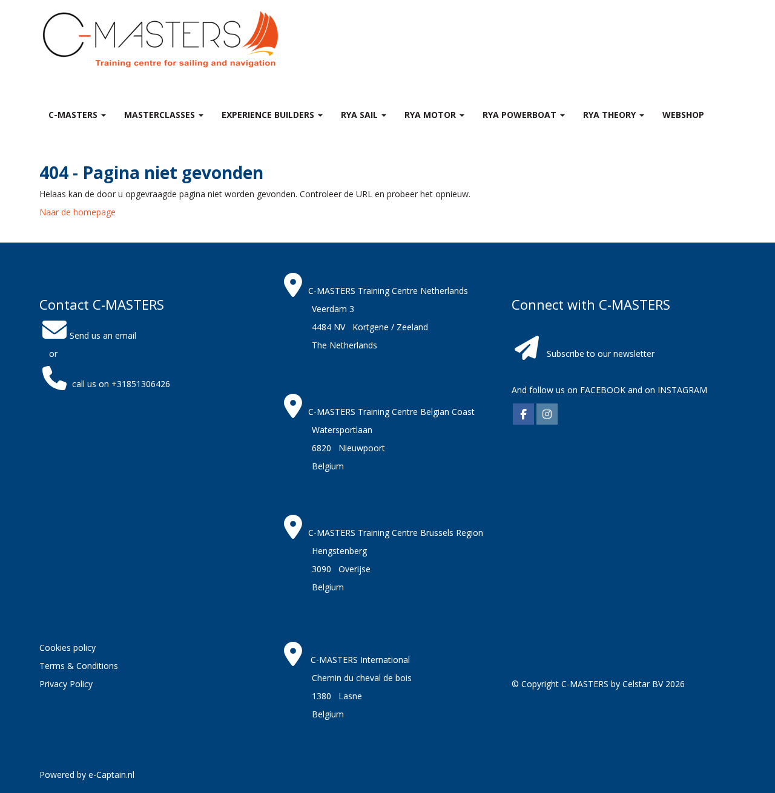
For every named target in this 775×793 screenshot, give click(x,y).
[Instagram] (547, 414)
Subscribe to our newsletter (601, 353)
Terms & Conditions (78, 665)
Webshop (683, 114)
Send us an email (103, 335)
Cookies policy (67, 647)
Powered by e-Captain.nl (86, 774)
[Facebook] (523, 414)
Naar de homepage (77, 212)
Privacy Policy (66, 684)
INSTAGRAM (682, 390)
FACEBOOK (601, 390)
